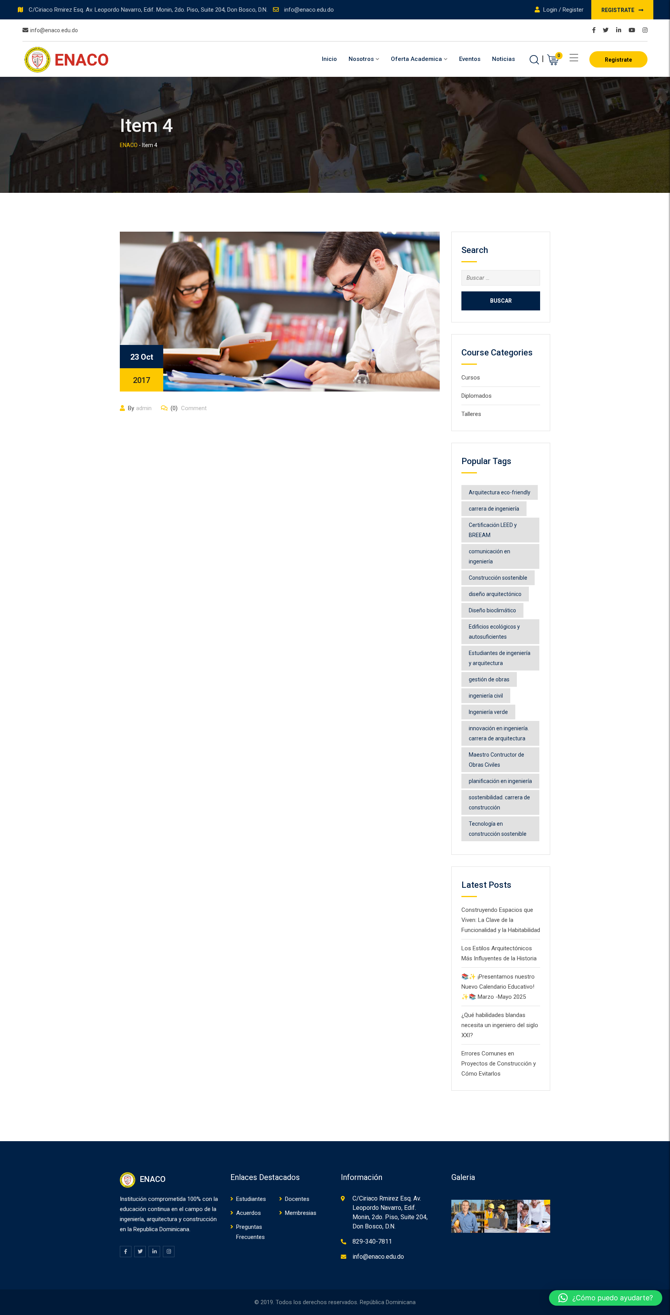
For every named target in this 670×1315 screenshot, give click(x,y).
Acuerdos (248, 1212)
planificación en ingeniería (500, 781)
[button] (605, 1298)
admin (144, 408)
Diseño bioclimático (492, 610)
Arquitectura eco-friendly (499, 492)
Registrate (618, 10)
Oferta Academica (416, 58)
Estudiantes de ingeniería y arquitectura (499, 658)
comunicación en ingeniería (489, 556)
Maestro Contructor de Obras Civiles (496, 760)
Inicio (329, 58)
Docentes (297, 1198)
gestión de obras (489, 679)
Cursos (470, 377)
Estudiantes (251, 1198)
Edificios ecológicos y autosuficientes (494, 632)
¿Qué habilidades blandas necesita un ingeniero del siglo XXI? (499, 1025)
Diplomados (476, 395)
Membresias (300, 1212)
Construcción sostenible (498, 578)
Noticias (503, 58)
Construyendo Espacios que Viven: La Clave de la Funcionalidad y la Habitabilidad (500, 920)
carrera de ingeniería (494, 509)
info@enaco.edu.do (309, 9)
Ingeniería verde (488, 712)
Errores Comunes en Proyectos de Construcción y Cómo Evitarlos (498, 1063)
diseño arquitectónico (495, 594)
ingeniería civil (486, 696)
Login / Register (563, 9)
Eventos (469, 58)
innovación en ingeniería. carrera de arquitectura (499, 733)
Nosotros (361, 58)
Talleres (471, 414)
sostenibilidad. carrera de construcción (499, 802)
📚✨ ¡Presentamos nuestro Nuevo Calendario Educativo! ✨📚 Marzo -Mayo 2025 (498, 986)
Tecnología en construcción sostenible (498, 829)
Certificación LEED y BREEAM (493, 530)
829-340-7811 (372, 1241)
